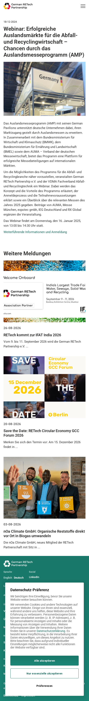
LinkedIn (34, 577)
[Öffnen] (83, 6)
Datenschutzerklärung (51, 631)
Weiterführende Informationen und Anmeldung (35, 232)
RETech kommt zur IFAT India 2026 (32, 335)
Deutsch (19, 577)
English (8, 577)
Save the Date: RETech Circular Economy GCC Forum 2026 (41, 433)
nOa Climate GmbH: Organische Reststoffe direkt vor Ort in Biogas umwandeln (44, 533)
